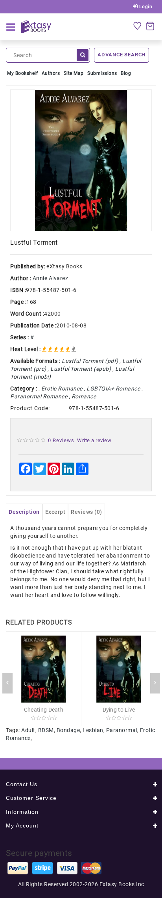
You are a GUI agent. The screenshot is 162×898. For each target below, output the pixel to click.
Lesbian (93, 730)
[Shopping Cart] (150, 25)
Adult (28, 730)
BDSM (46, 730)
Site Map (74, 73)
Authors (51, 73)
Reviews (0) (86, 512)
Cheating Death (43, 710)
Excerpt (55, 512)
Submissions (102, 73)
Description (24, 512)
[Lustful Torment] (81, 160)
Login (145, 6)
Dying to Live (119, 710)
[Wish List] (137, 25)
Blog (126, 73)
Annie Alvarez (50, 278)
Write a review (94, 440)
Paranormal (121, 730)
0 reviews (61, 440)
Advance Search (121, 55)
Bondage (68, 730)
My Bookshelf (22, 73)
